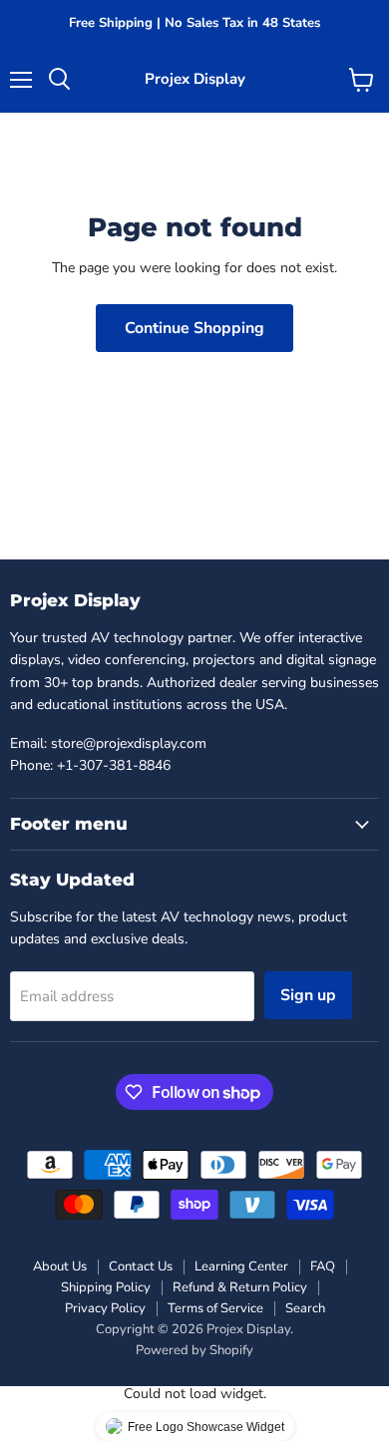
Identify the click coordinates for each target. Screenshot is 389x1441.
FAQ (322, 1266)
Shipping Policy (106, 1287)
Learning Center (241, 1266)
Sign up (308, 995)
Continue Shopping (194, 328)
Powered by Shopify (194, 1350)
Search (305, 1308)
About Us (60, 1266)
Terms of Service (215, 1308)
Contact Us (141, 1266)
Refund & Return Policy (240, 1287)
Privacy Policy (105, 1308)
